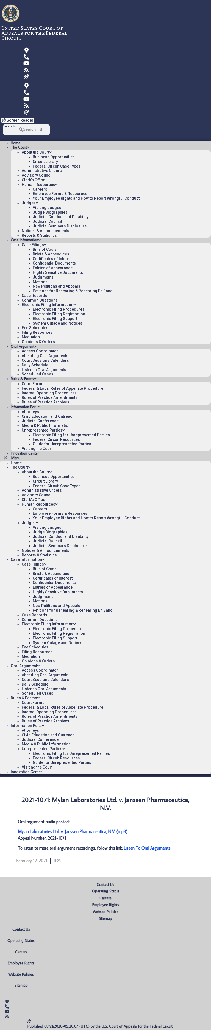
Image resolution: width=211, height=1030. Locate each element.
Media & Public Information (46, 425)
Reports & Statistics (39, 235)
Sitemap (105, 918)
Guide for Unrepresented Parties (62, 444)
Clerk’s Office (33, 180)
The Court (19, 147)
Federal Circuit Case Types (56, 166)
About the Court (35, 152)
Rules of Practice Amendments (49, 397)
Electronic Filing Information (47, 304)
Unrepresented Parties (42, 430)
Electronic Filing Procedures (59, 309)
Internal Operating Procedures (49, 393)
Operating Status (105, 891)
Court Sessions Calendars (45, 360)
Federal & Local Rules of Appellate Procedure (62, 388)
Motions (40, 282)
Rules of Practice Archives (45, 402)
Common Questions (40, 300)
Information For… (24, 406)
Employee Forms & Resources (60, 193)
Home (15, 142)
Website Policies (105, 911)
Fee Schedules (35, 327)
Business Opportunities (54, 157)
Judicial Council (47, 221)
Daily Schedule (35, 365)
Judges (29, 203)
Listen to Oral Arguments (44, 370)
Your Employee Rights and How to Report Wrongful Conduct (86, 198)
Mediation (31, 337)
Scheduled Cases (37, 374)
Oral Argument (22, 346)
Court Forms (33, 384)
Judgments (43, 277)
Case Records (34, 295)
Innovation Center (25, 453)
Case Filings (33, 245)
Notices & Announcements (45, 231)
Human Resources (38, 184)
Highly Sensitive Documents (58, 272)
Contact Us (105, 884)
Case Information (24, 239)
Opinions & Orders (38, 341)
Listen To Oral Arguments (147, 848)
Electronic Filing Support (55, 318)
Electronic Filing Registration (59, 314)
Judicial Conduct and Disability (60, 217)
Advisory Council (37, 175)
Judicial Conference (40, 421)
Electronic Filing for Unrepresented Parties (71, 435)
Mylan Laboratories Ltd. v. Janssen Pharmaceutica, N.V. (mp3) (72, 831)
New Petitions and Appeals (56, 286)
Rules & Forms (22, 378)
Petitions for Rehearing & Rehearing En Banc (72, 291)
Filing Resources (37, 332)
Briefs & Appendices (51, 254)
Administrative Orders (42, 170)
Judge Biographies (50, 212)
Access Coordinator (40, 351)
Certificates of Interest (53, 259)
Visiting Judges (47, 207)
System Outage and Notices (57, 323)
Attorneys (30, 412)
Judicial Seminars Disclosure (60, 226)
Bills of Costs (45, 249)
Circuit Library (45, 161)
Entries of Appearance (53, 268)
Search (9, 126)
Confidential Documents (54, 263)
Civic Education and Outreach (48, 416)
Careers (40, 189)
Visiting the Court (37, 448)
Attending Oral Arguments (45, 355)
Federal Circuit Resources (56, 439)
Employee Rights (105, 904)
